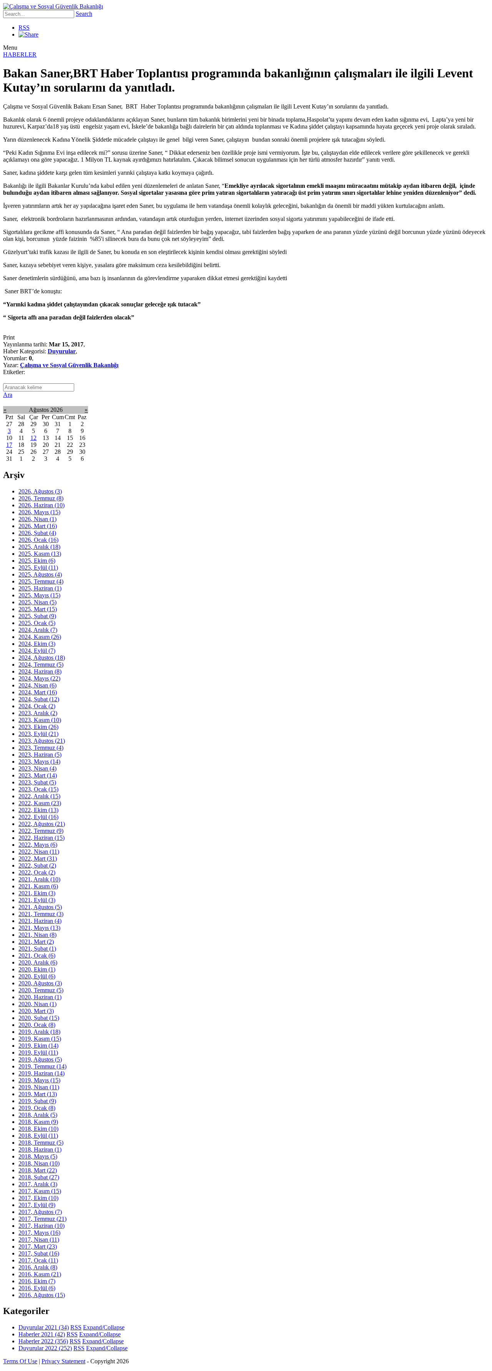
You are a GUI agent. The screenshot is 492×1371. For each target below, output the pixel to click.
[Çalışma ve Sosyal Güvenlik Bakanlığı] (53, 6)
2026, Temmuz (40, 498)
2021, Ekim (36, 893)
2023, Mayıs (39, 761)
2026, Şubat (37, 533)
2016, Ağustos (41, 1295)
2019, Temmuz (42, 1066)
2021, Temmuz (40, 914)
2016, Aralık (37, 1267)
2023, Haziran (40, 754)
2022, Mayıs (37, 844)
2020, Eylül (36, 976)
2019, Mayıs (39, 1080)
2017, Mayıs (39, 1232)
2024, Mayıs (39, 678)
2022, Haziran (41, 837)
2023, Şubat (37, 782)
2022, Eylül (38, 817)
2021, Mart (36, 941)
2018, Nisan (39, 1163)
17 (9, 444)
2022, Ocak (36, 872)
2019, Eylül (38, 1052)
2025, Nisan (37, 602)
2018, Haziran (40, 1149)
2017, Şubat (38, 1253)
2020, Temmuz (40, 990)
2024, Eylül (36, 650)
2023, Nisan (37, 768)
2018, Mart (37, 1170)
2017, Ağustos (40, 1212)
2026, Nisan (37, 519)
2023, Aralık (37, 713)
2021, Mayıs (39, 928)
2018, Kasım (38, 1122)
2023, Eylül (38, 734)
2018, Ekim (38, 1128)
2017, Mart (37, 1246)
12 (33, 438)
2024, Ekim (36, 643)
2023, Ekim (38, 727)
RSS (24, 27)
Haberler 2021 (41, 1334)
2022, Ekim (38, 810)
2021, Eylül (36, 900)
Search (84, 13)
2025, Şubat (37, 616)
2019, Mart (37, 1094)
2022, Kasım (39, 803)
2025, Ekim (36, 560)
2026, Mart (37, 526)
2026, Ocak (38, 540)
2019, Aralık (39, 1031)
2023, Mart (37, 775)
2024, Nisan (37, 685)
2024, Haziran (40, 671)
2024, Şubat (38, 699)
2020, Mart (36, 1011)
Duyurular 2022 (45, 1348)
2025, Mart (37, 609)
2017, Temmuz (42, 1219)
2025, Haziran (40, 588)
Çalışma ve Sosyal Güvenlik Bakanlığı (69, 365)
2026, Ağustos (40, 491)
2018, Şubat (38, 1177)
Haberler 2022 (43, 1341)
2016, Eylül (36, 1288)
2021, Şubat (37, 948)
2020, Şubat (38, 1018)
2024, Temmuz (40, 664)
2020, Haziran (40, 997)
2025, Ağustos (40, 574)
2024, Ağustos (41, 657)
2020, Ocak (36, 1025)
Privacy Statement (63, 1361)
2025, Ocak (36, 623)
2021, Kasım (38, 886)
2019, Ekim (38, 1045)
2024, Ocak (36, 706)
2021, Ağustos (40, 907)
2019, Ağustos (40, 1059)
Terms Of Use (20, 1361)
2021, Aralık (39, 879)
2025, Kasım (39, 553)
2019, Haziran (41, 1073)
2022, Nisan (38, 851)
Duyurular (62, 351)
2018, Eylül (38, 1135)
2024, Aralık (37, 630)
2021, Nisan (37, 934)
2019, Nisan (38, 1087)
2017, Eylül (36, 1205)
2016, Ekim (36, 1281)
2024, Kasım (39, 637)
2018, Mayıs (37, 1156)
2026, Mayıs (39, 512)
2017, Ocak (38, 1260)
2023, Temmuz (40, 747)
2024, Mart (37, 692)
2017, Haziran (41, 1225)
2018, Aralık (37, 1115)
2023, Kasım (39, 720)
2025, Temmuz (40, 581)
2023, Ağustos (41, 740)
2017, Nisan (38, 1239)
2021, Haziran (40, 921)
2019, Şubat (37, 1101)
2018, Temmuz (40, 1142)
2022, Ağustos (41, 824)
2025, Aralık (39, 546)
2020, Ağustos (40, 983)
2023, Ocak (38, 789)
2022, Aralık (39, 796)
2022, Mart (37, 858)
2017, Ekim (38, 1198)
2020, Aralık (37, 962)
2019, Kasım (39, 1038)
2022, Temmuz (40, 831)
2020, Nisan (37, 1004)
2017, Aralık (37, 1184)
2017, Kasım (39, 1191)
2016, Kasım (39, 1274)
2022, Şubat (37, 865)
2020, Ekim (36, 969)
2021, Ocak (36, 955)
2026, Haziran (41, 505)
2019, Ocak (36, 1108)
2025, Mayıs (39, 595)
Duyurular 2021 (43, 1327)
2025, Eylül (38, 567)
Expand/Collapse (104, 1327)
